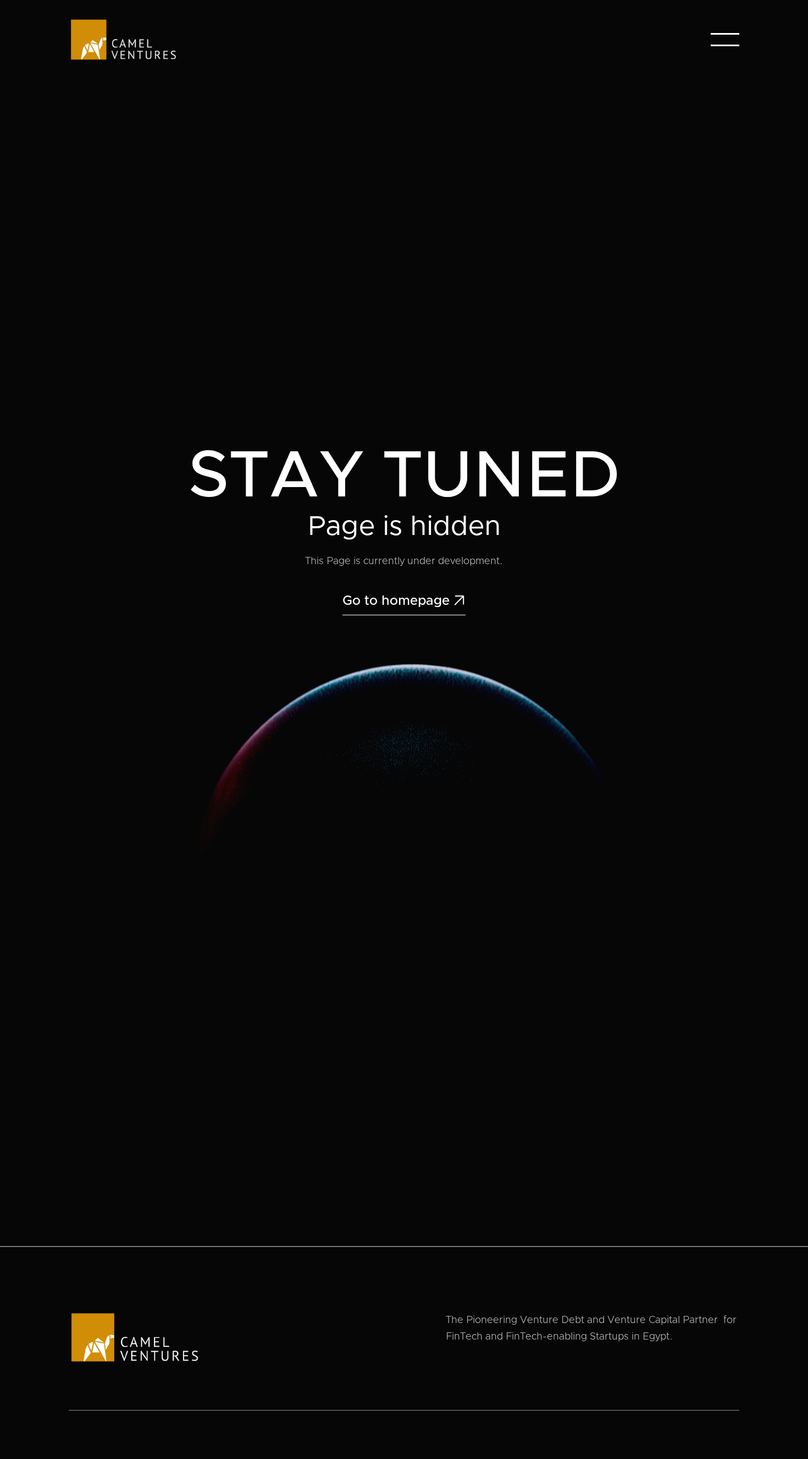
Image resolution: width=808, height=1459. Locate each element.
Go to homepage (404, 601)
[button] (725, 39)
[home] (123, 40)
